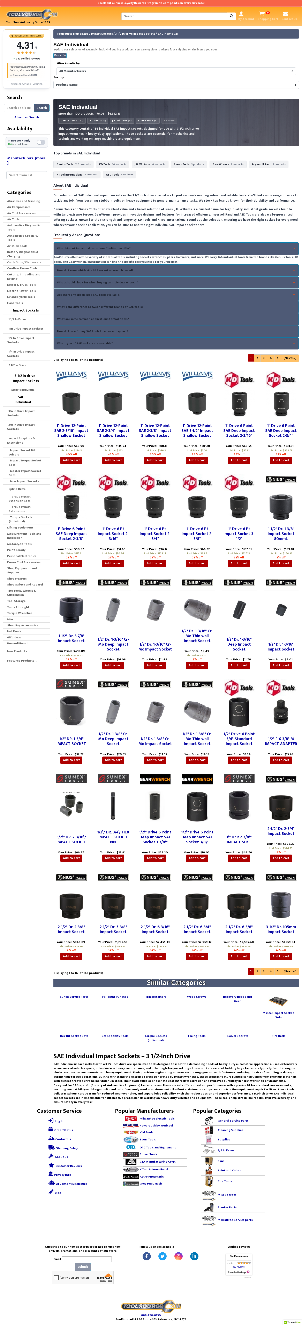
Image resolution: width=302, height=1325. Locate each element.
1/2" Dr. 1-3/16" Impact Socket (281, 647)
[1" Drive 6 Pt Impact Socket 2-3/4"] (155, 506)
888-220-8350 (151, 1315)
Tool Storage (16, 601)
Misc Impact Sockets (24, 481)
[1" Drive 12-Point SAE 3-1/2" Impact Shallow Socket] (197, 403)
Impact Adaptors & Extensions (21, 440)
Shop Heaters (17, 578)
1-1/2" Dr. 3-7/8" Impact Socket (71, 638)
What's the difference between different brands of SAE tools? (100, 306)
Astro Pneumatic (152, 1176)
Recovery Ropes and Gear (237, 998)
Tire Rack (278, 1035)
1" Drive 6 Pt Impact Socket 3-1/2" (239, 533)
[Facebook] (147, 1256)
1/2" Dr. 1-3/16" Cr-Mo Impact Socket (155, 647)
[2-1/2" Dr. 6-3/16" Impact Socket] (155, 904)
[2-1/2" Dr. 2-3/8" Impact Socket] (71, 904)
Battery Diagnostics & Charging (22, 254)
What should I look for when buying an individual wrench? (97, 282)
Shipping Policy (66, 1148)
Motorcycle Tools (19, 544)
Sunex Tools (147, 121)
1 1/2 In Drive (16, 319)
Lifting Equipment (20, 527)
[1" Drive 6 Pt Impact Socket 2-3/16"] (113, 506)
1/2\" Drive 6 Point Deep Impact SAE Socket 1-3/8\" (155, 837)
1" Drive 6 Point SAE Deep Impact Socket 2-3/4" (281, 430)
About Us (61, 1157)
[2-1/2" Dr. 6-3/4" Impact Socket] (197, 904)
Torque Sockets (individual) (20, 519)
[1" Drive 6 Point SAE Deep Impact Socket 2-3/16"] (239, 403)
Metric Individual (22, 389)
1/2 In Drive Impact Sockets (20, 340)
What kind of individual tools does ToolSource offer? (94, 248)
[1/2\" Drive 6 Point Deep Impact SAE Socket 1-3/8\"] (155, 806)
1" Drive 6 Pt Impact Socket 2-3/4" (155, 533)
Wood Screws (196, 996)
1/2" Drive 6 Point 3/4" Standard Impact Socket (239, 738)
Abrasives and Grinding (23, 201)
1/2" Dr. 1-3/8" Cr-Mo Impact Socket (155, 741)
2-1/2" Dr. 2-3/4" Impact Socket (281, 831)
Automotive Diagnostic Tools (23, 227)
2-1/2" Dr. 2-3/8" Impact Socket (71, 929)
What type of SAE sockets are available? (85, 343)
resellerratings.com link (239, 1272)
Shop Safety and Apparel (25, 584)
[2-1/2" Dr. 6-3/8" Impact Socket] (239, 904)
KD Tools (98, 121)
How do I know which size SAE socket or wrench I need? (95, 270)
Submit (82, 1267)
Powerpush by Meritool (156, 1125)
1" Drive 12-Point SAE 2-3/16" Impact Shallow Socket (71, 430)
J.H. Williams (121, 121)
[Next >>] (290, 358)
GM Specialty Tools (114, 1035)
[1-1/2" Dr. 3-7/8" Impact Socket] (71, 609)
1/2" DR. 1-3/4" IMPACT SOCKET (71, 741)
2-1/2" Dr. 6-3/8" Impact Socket (239, 929)
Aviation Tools (17, 246)
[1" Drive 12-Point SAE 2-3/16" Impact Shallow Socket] (71, 403)
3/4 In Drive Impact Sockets (21, 413)
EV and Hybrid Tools (21, 296)
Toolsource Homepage (73, 33)
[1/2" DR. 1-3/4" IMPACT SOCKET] (71, 710)
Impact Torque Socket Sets (25, 462)
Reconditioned (17, 643)
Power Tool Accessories (23, 562)
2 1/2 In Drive (16, 365)
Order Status (63, 1130)
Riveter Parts (227, 1207)
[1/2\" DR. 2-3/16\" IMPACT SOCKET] (71, 805)
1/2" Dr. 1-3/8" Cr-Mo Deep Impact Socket (113, 738)
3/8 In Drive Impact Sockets (21, 427)
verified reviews (26, 58)
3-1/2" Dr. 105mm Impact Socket (281, 929)
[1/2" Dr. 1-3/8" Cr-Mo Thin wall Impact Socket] (197, 711)
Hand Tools (15, 303)
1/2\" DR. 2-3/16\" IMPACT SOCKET (71, 840)
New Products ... (18, 651)
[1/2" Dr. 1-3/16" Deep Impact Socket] (239, 609)
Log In (58, 1121)
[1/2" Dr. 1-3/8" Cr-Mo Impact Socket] (155, 711)
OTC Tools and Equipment (158, 1147)
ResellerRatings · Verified (27, 84)
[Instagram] (178, 1256)
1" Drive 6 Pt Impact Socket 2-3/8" (197, 533)
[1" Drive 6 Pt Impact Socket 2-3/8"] (197, 506)
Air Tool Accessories (21, 213)
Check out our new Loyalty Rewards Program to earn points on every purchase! (151, 3)
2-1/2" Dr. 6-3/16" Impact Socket (155, 929)
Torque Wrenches (19, 613)
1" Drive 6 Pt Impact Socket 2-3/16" (113, 533)
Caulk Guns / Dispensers (24, 262)
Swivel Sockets (237, 1035)
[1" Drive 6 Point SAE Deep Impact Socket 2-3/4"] (281, 403)
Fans (221, 1161)
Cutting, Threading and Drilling (23, 276)
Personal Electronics (21, 556)
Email (57, 1259)
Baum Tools (148, 1139)
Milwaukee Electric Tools (157, 1118)
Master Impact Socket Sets (25, 473)
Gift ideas (14, 637)
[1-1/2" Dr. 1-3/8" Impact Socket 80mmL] (281, 506)
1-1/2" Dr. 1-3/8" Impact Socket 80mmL (281, 533)
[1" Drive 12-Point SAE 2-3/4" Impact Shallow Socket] (113, 403)
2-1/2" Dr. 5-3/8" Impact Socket (113, 929)
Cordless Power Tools (22, 268)
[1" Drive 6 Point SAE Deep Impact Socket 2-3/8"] (71, 506)
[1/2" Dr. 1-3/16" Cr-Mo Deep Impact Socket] (113, 609)
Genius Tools (72, 121)
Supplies (224, 1139)
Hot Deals (14, 631)
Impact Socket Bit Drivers (22, 452)
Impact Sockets (102, 33)
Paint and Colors (229, 1170)
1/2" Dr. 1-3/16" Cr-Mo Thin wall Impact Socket (197, 636)
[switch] (27, 142)
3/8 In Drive (226, 1150)
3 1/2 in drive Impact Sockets (135, 33)
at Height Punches (115, 996)
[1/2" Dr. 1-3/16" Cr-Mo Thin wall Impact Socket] (197, 609)
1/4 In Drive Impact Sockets (21, 353)
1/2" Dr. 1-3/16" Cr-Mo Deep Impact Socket (113, 644)
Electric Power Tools (21, 290)
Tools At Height (18, 607)
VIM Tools (146, 1132)
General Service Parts (233, 1120)
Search (42, 108)
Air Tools (13, 219)
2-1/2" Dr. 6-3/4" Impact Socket (197, 929)
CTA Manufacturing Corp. (158, 1161)
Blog (57, 1192)
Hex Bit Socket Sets (74, 1035)
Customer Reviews (68, 1166)
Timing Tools (196, 1035)
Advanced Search (26, 117)
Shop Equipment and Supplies (22, 570)
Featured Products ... (22, 660)
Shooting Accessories (22, 625)
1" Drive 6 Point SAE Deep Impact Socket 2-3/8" (71, 533)
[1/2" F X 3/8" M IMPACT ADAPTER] (281, 711)
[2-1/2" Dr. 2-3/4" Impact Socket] (281, 806)
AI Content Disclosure (71, 1183)
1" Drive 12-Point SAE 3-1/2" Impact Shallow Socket (197, 430)
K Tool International (154, 1169)
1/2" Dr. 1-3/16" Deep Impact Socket (239, 644)
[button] (294, 1305)
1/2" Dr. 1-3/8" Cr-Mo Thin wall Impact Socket (197, 738)
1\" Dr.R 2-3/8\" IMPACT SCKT (239, 840)
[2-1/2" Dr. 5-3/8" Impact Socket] (113, 904)
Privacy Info (62, 1174)
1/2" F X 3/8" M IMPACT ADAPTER (281, 741)
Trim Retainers (155, 996)
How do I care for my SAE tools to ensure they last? (92, 331)
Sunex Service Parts (74, 996)
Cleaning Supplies (230, 1130)
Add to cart (71, 460)
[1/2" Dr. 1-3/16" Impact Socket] (281, 609)
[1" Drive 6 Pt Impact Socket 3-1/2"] (239, 506)
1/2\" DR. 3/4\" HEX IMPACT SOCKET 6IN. (113, 837)
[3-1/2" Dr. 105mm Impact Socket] (281, 904)
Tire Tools (225, 1181)
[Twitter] (162, 1256)
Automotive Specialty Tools (22, 238)
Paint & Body (16, 549)
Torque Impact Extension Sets (20, 498)
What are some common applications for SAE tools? (93, 319)
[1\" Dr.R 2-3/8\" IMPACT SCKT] (239, 805)
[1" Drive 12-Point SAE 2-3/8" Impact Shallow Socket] (155, 403)
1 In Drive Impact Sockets (25, 328)
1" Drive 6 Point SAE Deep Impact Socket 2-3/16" (239, 430)
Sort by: (59, 77)
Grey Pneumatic (151, 1183)
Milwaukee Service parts (235, 1219)
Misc (10, 619)
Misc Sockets (227, 1194)
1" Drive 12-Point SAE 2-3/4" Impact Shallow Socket (113, 430)
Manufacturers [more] (26, 160)
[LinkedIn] (194, 1256)
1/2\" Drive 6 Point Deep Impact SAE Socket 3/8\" (197, 837)
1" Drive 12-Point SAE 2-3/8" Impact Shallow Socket (155, 430)
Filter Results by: (68, 64)
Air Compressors (18, 207)
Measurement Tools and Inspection (24, 536)
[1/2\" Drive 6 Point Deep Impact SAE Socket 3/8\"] (197, 806)
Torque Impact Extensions (20, 509)
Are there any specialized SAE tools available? (89, 294)
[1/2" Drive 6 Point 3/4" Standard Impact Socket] (239, 711)
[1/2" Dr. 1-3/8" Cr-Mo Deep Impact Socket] (113, 711)
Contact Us (63, 1139)
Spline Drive (16, 489)
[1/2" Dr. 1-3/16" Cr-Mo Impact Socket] (155, 609)
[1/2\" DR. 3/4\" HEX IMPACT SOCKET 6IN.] (113, 805)
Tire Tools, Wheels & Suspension (21, 593)
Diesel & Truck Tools (21, 284)
